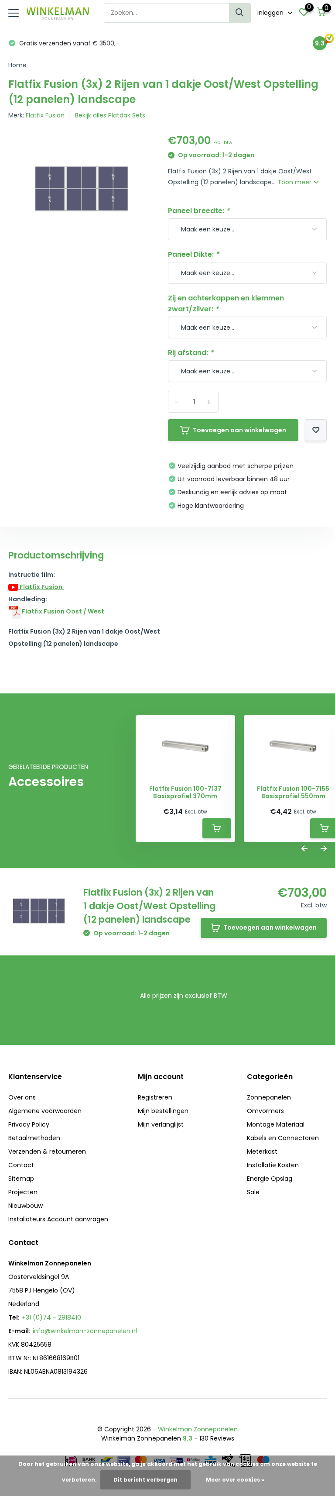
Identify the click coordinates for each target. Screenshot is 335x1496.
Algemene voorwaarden (45, 1110)
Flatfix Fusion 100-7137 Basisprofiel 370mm (185, 792)
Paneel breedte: (198, 211)
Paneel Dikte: (193, 254)
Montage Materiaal (275, 1124)
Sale (253, 1192)
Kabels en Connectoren (283, 1138)
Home (17, 65)
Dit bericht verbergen (145, 1479)
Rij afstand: (190, 353)
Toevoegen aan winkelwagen (239, 430)
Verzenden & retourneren (47, 1151)
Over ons (22, 1097)
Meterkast (262, 1151)
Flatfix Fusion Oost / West (63, 611)
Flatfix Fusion (45, 115)
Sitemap (21, 1178)
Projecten (23, 1192)
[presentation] (304, 849)
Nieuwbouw (25, 1205)
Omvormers (265, 1110)
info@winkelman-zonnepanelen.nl (85, 1331)
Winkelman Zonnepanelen (198, 1429)
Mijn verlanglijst (161, 1124)
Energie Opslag (269, 1178)
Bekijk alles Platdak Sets (110, 115)
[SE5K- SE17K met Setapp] (15, 611)
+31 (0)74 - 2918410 (51, 1317)
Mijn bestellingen (163, 1110)
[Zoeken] (240, 13)
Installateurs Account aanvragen (58, 1219)
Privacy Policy (28, 1124)
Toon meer (295, 182)
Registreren (155, 1097)
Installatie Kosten (273, 1165)
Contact (21, 1165)
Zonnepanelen (269, 1097)
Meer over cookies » (235, 1479)
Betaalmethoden (34, 1138)
